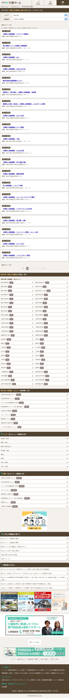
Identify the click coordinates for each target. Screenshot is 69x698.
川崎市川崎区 (6, 319)
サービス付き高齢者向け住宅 (11, 402)
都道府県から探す (7, 673)
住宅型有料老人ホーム (9, 398)
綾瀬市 (38, 367)
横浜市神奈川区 (41, 282)
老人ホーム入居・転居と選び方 (10, 550)
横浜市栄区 (6, 311)
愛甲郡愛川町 (41, 384)
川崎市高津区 (41, 323)
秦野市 (4, 355)
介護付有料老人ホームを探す (16, 670)
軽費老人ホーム (7, 418)
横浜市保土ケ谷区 (42, 290)
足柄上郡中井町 (41, 375)
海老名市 (5, 363)
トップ (12, 659)
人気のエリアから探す (21, 673)
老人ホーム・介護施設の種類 (9, 538)
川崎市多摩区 (6, 327)
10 (41, 268)
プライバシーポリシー (18, 680)
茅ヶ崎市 (39, 347)
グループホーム (7, 414)
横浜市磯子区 (6, 294)
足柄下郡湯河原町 (8, 384)
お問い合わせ (6, 680)
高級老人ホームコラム (58, 673)
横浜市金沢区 (41, 294)
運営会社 (61, 680)
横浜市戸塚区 (41, 298)
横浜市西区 (6, 286)
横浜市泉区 (40, 311)
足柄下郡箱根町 (41, 379)
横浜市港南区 (6, 302)
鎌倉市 (4, 343)
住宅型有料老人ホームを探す (35, 670)
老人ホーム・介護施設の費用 (9, 542)
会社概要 (4, 686)
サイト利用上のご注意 (33, 680)
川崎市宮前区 (41, 327)
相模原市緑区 (41, 331)
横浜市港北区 (6, 298)
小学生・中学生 (54, 659)
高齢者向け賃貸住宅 (9, 423)
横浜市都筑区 (41, 315)
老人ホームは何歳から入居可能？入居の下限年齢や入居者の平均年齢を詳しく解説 (26, 584)
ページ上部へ (36, 642)
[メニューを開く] (63, 2)
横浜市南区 (6, 290)
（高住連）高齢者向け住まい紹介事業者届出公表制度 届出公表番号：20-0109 (34, 691)
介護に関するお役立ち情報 (9, 555)
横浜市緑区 (6, 306)
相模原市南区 (41, 335)
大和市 (4, 359)
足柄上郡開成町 (7, 379)
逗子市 (4, 351)
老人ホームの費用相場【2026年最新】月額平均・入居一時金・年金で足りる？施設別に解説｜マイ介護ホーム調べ (33, 579)
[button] (34, 15)
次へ (45, 268)
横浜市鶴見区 (6, 282)
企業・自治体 (44, 659)
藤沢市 (38, 343)
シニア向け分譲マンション (10, 427)
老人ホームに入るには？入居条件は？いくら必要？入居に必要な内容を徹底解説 (25, 569)
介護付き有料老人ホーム (10, 394)
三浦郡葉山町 (6, 371)
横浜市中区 (40, 286)
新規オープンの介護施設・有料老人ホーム (14, 546)
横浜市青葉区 (6, 315)
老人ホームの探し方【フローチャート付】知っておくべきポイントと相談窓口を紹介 (26, 573)
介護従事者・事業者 (32, 659)
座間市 (38, 363)
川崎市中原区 (6, 323)
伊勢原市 (39, 359)
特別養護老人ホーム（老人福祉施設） (14, 406)
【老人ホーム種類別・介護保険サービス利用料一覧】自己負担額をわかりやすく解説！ (27, 588)
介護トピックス (5, 559)
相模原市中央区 (7, 335)
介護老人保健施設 (6, 31)
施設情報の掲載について (49, 680)
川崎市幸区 (40, 319)
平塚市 (38, 339)
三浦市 (38, 351)
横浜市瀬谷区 (41, 306)
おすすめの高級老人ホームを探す (39, 673)
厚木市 (38, 355)
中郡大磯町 (6, 375)
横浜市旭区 (40, 302)
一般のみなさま (21, 659)
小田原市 (5, 347)
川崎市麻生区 (6, 331)
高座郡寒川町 (41, 371)
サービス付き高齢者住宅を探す (55, 670)
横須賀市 (5, 339)
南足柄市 (5, 367)
